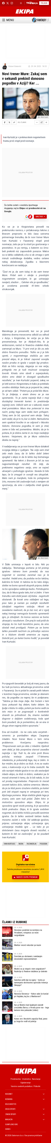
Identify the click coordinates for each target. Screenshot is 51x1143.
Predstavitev (16, 1079)
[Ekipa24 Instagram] (11, 3)
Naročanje (36, 1079)
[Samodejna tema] (21, 3)
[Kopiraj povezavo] (14, 122)
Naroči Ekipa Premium (26, 877)
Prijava (44, 3)
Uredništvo (26, 1079)
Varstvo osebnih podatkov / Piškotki (25, 1086)
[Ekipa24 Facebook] (3, 3)
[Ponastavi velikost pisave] (41, 122)
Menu (10, 20)
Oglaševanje (25, 1083)
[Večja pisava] (46, 122)
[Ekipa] (24, 11)
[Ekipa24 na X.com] (7, 3)
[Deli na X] (9, 122)
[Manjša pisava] (37, 122)
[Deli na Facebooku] (5, 122)
